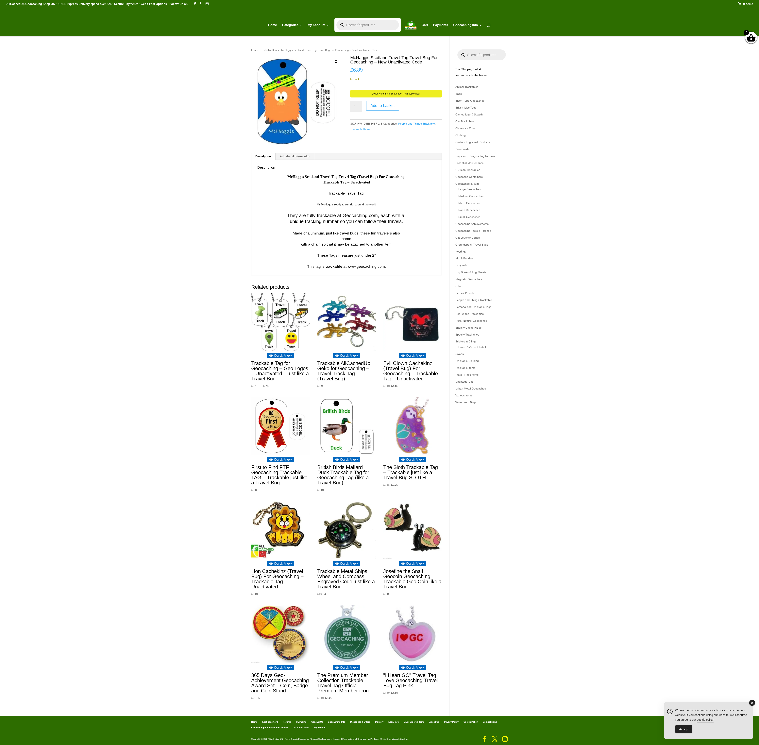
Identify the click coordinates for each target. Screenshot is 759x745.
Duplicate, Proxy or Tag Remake (475, 156)
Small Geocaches (469, 216)
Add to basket (382, 105)
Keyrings (460, 251)
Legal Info (393, 722)
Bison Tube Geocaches (469, 100)
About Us (434, 722)
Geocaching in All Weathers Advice (269, 727)
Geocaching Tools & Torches (473, 230)
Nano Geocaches (469, 210)
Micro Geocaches (469, 203)
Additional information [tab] (295, 156)
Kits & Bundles (464, 258)
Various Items (463, 395)
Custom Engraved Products (472, 142)
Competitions (490, 722)
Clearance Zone (465, 128)
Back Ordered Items (414, 722)
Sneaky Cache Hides (468, 327)
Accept (683, 729)
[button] (336, 61)
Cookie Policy (471, 722)
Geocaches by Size (467, 183)
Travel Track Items (467, 374)
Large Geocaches (469, 189)
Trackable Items (269, 50)
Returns (287, 722)
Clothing (460, 135)
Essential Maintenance (469, 163)
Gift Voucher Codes (467, 237)
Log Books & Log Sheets (470, 272)
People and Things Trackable (416, 123)
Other (459, 286)
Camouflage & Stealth (469, 114)
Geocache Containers (469, 176)
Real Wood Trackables (469, 313)
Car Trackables (464, 121)
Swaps (459, 353)
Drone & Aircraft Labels (472, 347)
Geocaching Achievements (472, 223)
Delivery (379, 722)
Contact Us (317, 722)
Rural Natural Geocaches (471, 320)
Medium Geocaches (470, 196)
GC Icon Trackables (467, 169)
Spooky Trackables (467, 334)
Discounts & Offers (360, 722)
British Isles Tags (465, 107)
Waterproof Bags (465, 402)
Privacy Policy (451, 722)
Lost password (270, 722)
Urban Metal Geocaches (470, 388)
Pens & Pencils (464, 293)
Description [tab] (263, 156)
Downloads (462, 149)
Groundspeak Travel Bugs (471, 244)
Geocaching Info (336, 722)
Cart (425, 25)
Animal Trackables (466, 86)
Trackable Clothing (467, 360)
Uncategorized (464, 381)
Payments (440, 25)
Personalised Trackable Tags (473, 306)
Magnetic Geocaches (468, 279)
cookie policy (705, 719)
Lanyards (461, 265)
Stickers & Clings (465, 341)
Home (272, 25)
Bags (458, 93)
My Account (316, 25)
